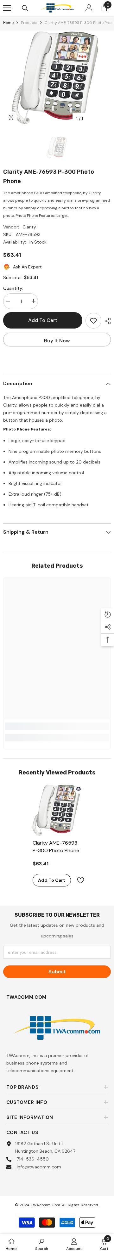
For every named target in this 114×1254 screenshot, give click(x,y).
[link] (57, 726)
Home (8, 22)
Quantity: (13, 288)
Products (29, 22)
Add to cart (42, 320)
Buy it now (57, 340)
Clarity (29, 227)
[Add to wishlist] (93, 321)
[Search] (25, 8)
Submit (57, 971)
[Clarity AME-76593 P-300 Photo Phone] (57, 810)
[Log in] (89, 7)
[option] (57, 78)
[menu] (7, 8)
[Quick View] (78, 789)
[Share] (106, 321)
